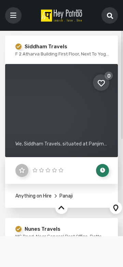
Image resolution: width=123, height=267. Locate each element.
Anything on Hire (33, 196)
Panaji (65, 196)
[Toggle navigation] (13, 15)
